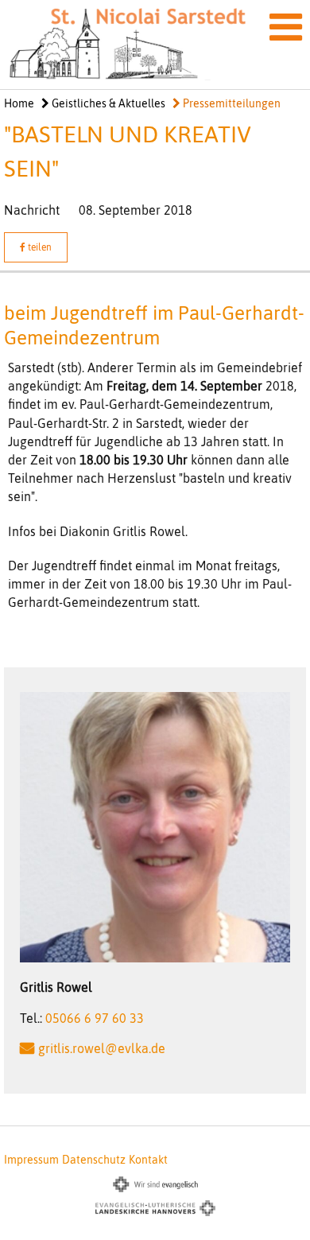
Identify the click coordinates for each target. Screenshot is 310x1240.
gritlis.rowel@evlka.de (101, 1048)
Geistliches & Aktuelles (107, 103)
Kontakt (148, 1159)
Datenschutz (94, 1159)
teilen (38, 247)
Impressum (31, 1159)
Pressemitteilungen (230, 103)
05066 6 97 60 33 (94, 1018)
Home (19, 103)
